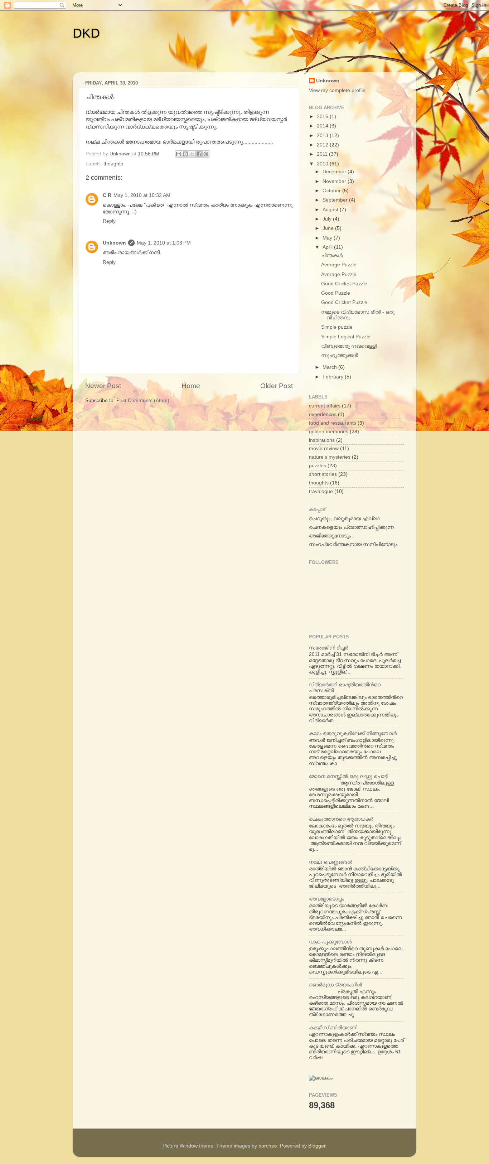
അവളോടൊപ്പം (326, 899)
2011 (323, 154)
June (329, 228)
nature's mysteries (329, 457)
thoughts (113, 163)
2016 (323, 116)
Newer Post (103, 386)
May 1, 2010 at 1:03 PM (164, 243)
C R (107, 195)
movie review (324, 448)
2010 (323, 163)
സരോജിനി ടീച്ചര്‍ (328, 648)
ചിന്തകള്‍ (332, 255)
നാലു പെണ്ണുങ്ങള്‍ (330, 862)
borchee (267, 1146)
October (332, 190)
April (328, 247)
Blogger (316, 1146)
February (334, 377)
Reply (109, 221)
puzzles (317, 465)
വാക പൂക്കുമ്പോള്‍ (330, 942)
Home (190, 386)
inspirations (322, 440)
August (331, 209)
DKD (86, 33)
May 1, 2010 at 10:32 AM (141, 195)
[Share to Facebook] (199, 154)
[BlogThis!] (185, 154)
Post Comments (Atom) (142, 400)
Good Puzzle (335, 293)
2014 (323, 126)
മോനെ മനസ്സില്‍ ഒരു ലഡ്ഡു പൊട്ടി (348, 776)
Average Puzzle (339, 264)
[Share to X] (192, 154)
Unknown (114, 243)
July (328, 219)
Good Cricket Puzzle (344, 283)
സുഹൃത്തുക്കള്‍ (339, 355)
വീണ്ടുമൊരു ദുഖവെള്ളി (349, 346)
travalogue (321, 491)
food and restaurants (332, 423)
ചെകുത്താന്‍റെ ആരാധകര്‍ (341, 819)
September (336, 200)
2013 (323, 135)
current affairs (324, 406)
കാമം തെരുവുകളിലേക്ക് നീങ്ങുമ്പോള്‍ (353, 733)
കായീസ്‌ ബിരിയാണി (333, 1027)
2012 (323, 145)
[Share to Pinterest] (205, 154)
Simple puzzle (337, 327)
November (335, 181)
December (335, 171)
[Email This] (178, 154)
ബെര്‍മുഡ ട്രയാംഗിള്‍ (335, 984)
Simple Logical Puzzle (346, 336)
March (330, 367)
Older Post (276, 386)
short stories (323, 474)
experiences (323, 414)
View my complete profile (337, 90)
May (328, 238)
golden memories (328, 431)
